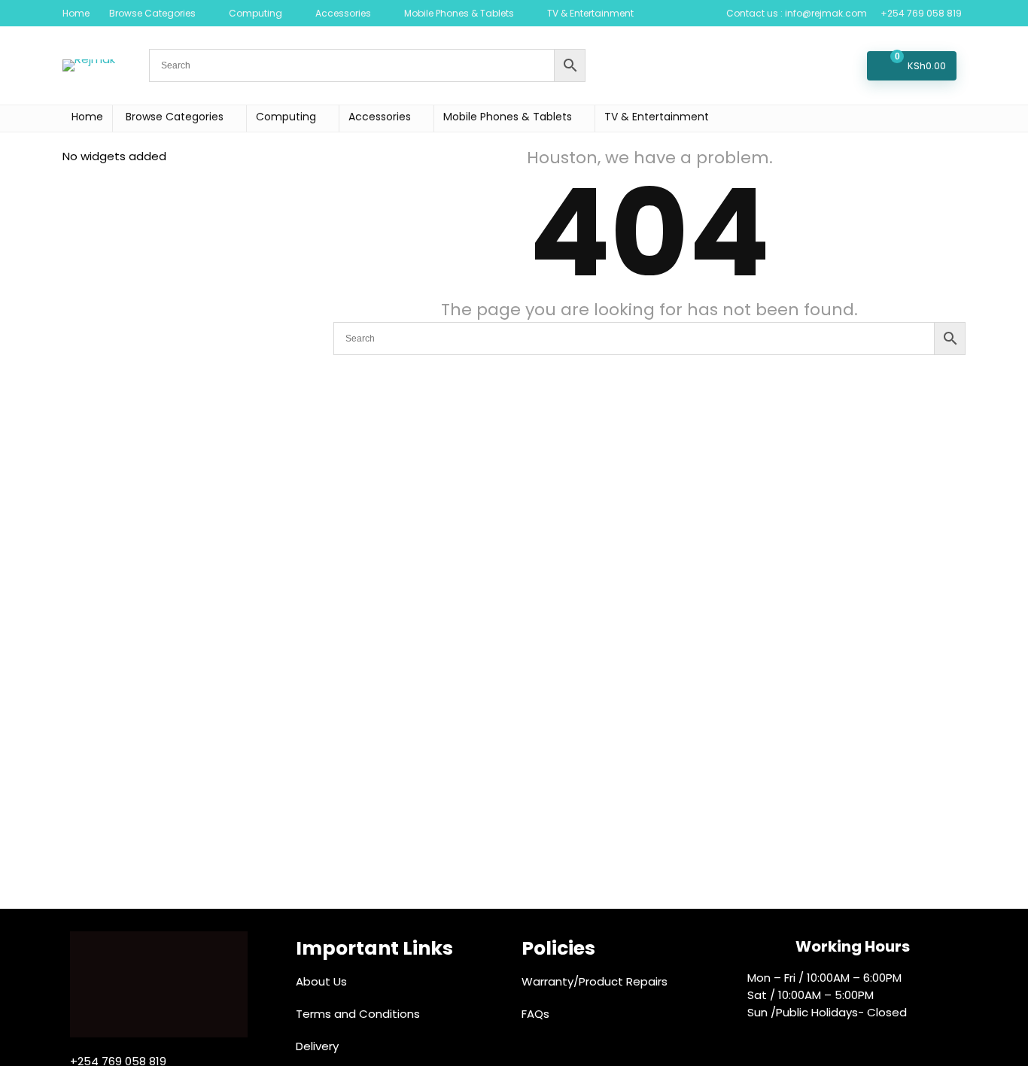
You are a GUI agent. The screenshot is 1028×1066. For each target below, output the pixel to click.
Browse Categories (152, 13)
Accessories (343, 13)
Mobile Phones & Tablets (459, 13)
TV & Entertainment (590, 13)
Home (76, 13)
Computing (255, 13)
